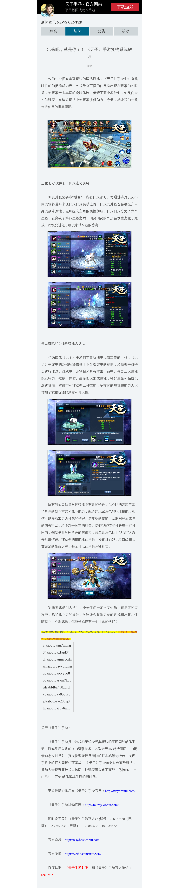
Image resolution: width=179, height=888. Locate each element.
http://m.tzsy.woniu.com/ (102, 805)
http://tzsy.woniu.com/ (120, 791)
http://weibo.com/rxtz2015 (83, 854)
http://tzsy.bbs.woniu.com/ (83, 840)
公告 (101, 31)
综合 (53, 31)
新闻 (77, 31)
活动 (125, 31)
